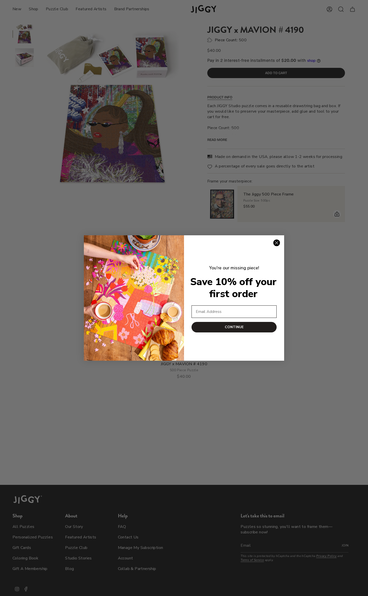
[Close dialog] (276, 242)
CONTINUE (234, 327)
